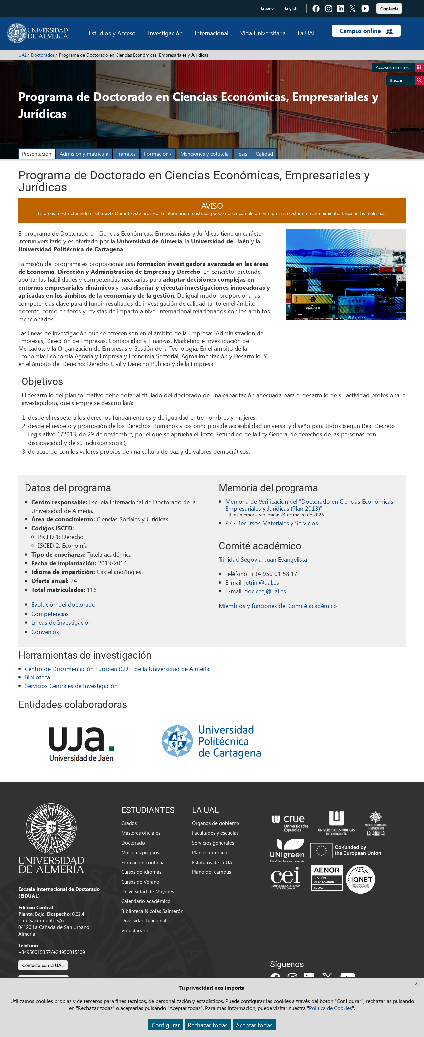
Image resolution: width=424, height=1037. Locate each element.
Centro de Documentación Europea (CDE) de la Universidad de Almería (117, 669)
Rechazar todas (208, 1025)
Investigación (165, 33)
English (291, 8)
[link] (389, 7)
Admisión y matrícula (84, 153)
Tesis (242, 153)
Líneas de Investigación (61, 622)
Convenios (45, 631)
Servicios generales (213, 842)
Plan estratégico (209, 852)
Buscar (396, 80)
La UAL (307, 33)
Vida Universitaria (263, 33)
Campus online (361, 31)
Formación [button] (156, 153)
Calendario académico (146, 901)
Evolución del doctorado (63, 604)
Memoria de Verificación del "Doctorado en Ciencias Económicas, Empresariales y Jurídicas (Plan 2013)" (310, 505)
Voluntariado (135, 930)
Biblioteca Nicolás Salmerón (152, 911)
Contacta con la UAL (43, 965)
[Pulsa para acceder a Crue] (290, 822)
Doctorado (133, 842)
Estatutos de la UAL (213, 862)
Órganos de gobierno (215, 823)
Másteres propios (140, 852)
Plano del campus (211, 871)
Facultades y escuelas (215, 832)
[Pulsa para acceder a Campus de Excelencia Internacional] (286, 879)
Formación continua (143, 862)
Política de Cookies (330, 1007)
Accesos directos (392, 67)
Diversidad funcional (143, 920)
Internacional (211, 33)
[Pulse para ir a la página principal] (37, 33)
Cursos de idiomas (141, 871)
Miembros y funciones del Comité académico (278, 605)
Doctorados (43, 55)
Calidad (264, 153)
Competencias (50, 613)
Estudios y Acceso (112, 33)
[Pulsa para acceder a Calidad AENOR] (343, 879)
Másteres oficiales (140, 832)
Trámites (126, 153)
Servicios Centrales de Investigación (71, 685)
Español (268, 8)
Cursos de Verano (140, 881)
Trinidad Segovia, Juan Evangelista (263, 559)
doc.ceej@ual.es (265, 591)
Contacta (389, 8)
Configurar (166, 1025)
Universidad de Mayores (147, 891)
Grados (129, 823)
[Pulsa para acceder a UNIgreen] (327, 850)
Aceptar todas (254, 1025)
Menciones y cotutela (204, 153)
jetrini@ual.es (261, 582)
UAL (22, 55)
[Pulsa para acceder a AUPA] (336, 822)
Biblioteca (37, 677)
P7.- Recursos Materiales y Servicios (271, 523)
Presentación (36, 153)
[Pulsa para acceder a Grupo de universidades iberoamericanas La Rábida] (376, 822)
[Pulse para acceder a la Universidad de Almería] (51, 837)
